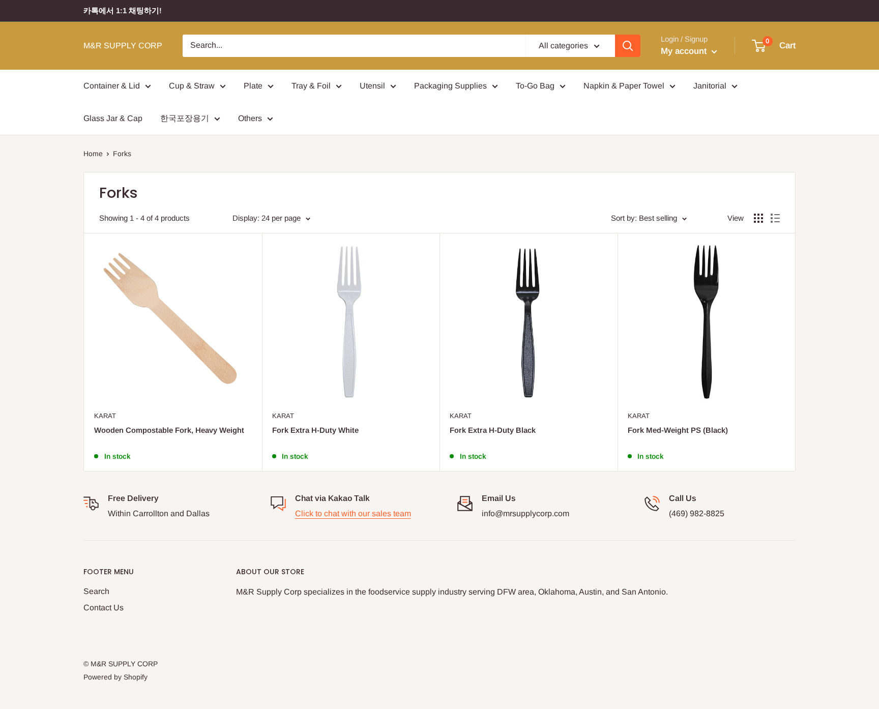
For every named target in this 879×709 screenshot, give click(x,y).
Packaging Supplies (450, 85)
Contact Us (103, 607)
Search (96, 591)
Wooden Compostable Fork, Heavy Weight (169, 430)
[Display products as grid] (758, 218)
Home (93, 154)
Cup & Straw (192, 85)
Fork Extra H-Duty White (315, 430)
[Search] (627, 46)
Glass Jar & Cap (112, 118)
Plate (253, 85)
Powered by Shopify (115, 677)
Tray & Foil (311, 85)
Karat (105, 416)
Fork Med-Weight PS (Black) (678, 430)
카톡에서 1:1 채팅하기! (122, 10)
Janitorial (709, 85)
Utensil (372, 85)
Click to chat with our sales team (353, 513)
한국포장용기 (184, 118)
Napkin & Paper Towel (623, 85)
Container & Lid (111, 85)
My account (685, 51)
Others (250, 118)
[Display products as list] (775, 218)
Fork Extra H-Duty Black (493, 430)
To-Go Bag (535, 85)
